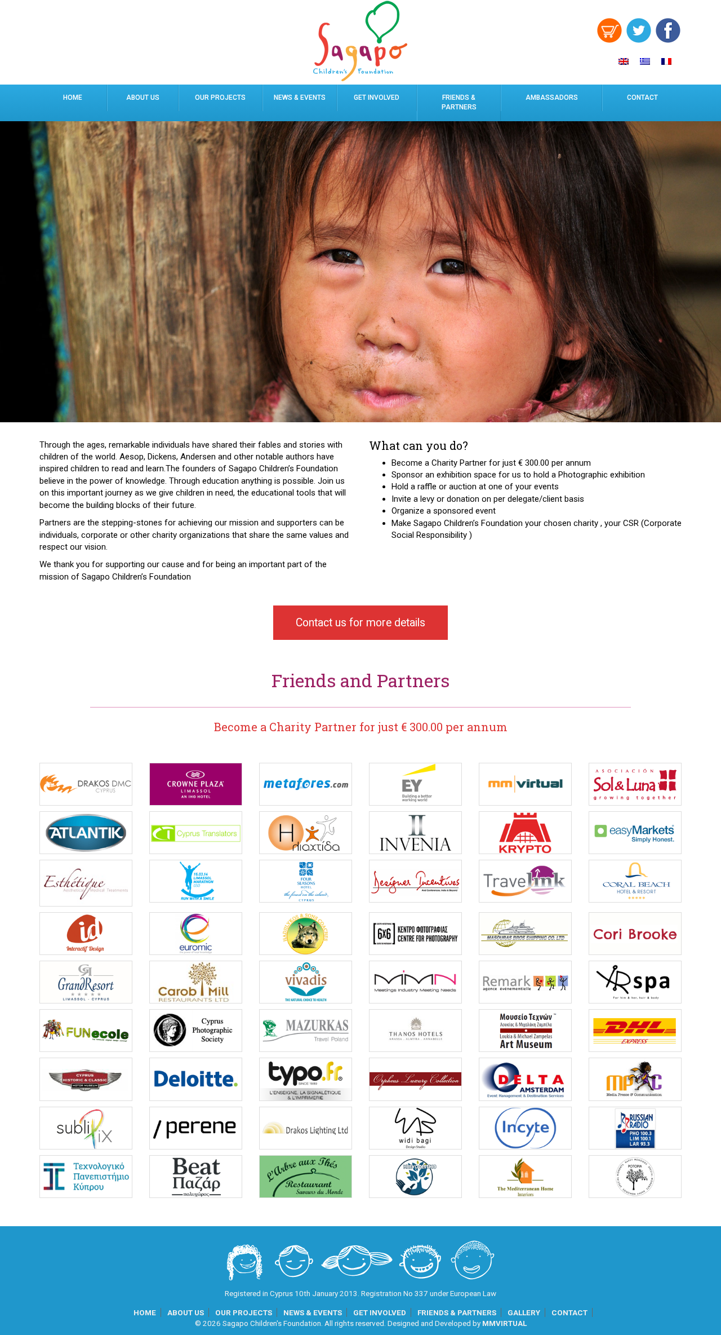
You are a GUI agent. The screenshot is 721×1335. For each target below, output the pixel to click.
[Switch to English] (623, 61)
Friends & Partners (459, 102)
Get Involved (376, 97)
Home (72, 97)
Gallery (524, 1312)
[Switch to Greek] (645, 61)
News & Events (300, 97)
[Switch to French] (666, 61)
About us (142, 97)
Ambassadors (552, 97)
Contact (642, 97)
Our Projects (220, 97)
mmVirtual (504, 1323)
